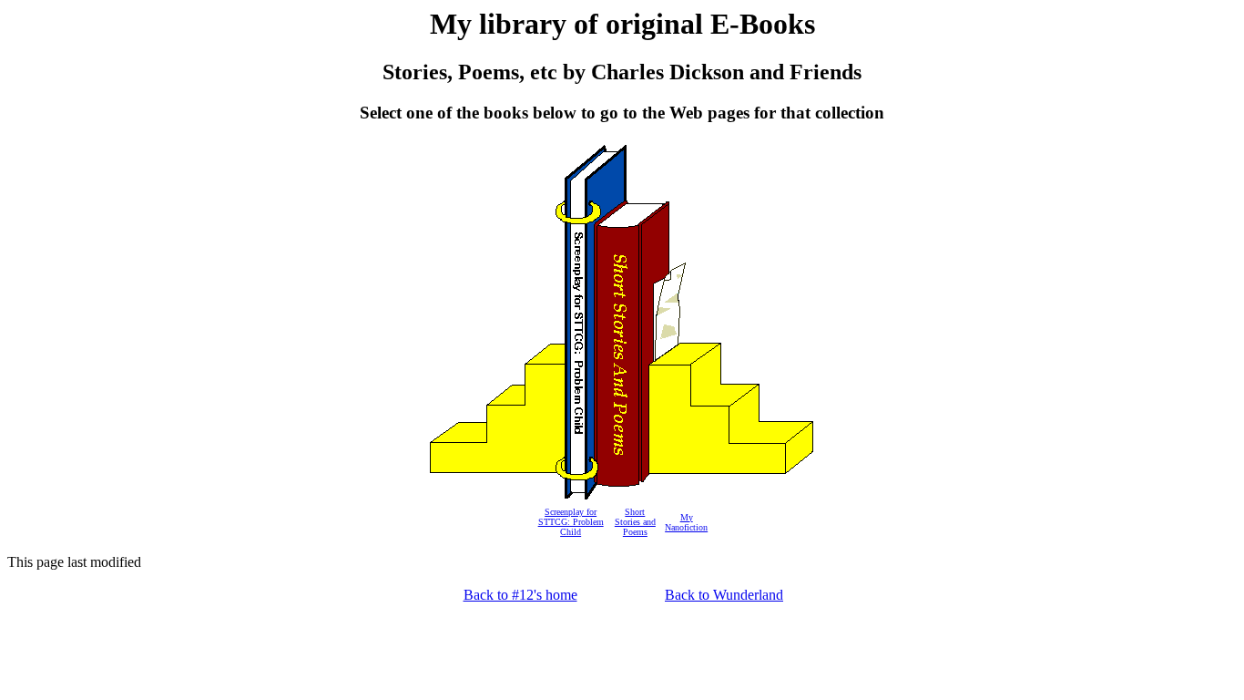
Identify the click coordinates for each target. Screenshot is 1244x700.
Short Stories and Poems (635, 522)
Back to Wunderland (724, 594)
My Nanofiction (686, 522)
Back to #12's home (520, 594)
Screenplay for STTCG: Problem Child (571, 522)
